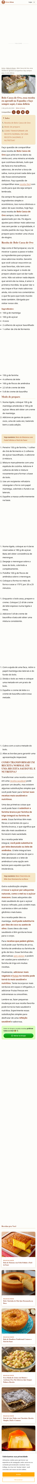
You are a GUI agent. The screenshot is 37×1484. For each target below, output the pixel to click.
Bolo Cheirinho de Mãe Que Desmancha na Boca (18, 1302)
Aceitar (18, 1474)
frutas (15, 975)
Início (3, 68)
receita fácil (25, 184)
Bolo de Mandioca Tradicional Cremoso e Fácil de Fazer (17, 1340)
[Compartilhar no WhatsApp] (14, 112)
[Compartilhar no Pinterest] (23, 112)
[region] (18, 1468)
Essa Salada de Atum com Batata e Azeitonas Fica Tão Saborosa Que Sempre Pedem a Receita (17, 1379)
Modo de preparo (12, 126)
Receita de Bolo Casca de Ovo (17, 122)
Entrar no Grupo (20, 1036)
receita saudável (18, 780)
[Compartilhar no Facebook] (18, 112)
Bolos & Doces (11, 68)
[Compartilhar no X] (27, 112)
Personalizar (18, 1480)
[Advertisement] (18, 23)
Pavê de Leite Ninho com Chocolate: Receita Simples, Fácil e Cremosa (18, 1419)
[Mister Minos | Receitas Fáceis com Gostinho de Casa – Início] (8, 2)
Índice (7, 118)
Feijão (30, 2)
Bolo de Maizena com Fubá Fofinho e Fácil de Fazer (17, 1263)
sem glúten (19, 955)
